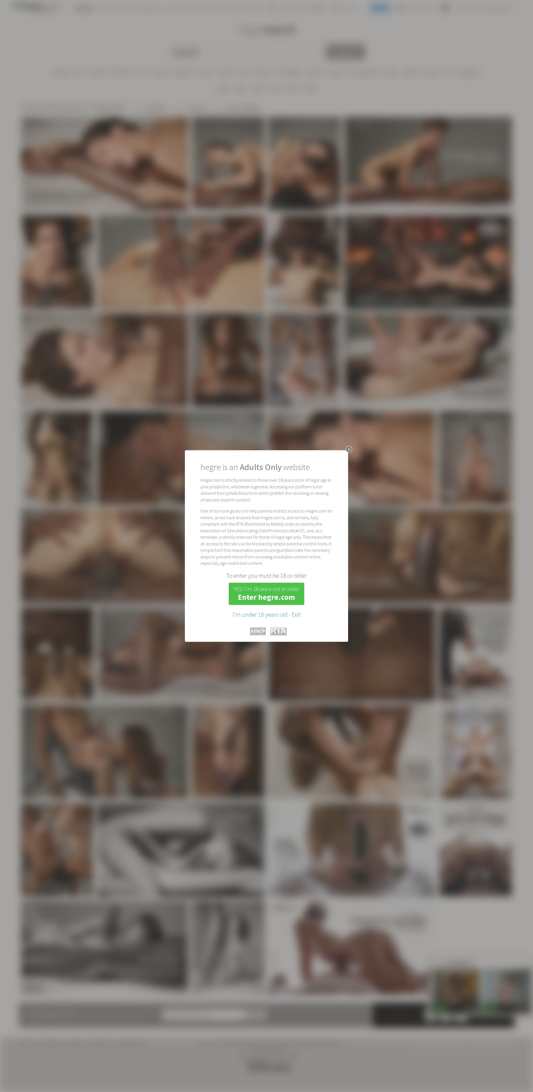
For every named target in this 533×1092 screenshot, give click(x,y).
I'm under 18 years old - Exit (267, 614)
